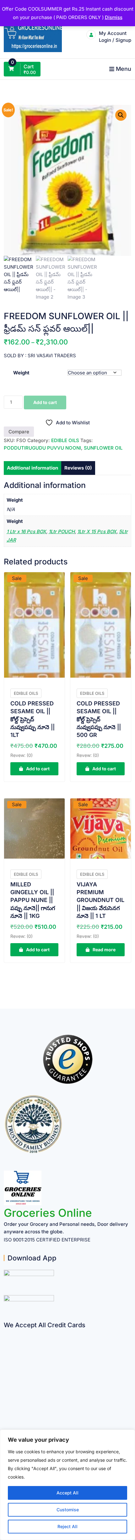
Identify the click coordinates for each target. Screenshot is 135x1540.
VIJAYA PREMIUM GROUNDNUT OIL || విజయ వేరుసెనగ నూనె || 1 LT (100, 900)
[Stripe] (6, 1406)
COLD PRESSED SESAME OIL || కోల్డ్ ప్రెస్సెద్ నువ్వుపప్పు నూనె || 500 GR (99, 719)
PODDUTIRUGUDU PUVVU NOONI (42, 448)
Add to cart (45, 402)
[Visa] (6, 1357)
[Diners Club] (6, 1382)
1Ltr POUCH (62, 531)
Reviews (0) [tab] (78, 468)
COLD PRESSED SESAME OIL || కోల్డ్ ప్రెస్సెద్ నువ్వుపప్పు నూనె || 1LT (32, 719)
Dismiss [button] (113, 17)
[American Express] (6, 1333)
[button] (121, 115)
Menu (123, 69)
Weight (21, 373)
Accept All (67, 1492)
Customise (68, 1509)
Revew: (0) (21, 755)
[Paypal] (6, 1369)
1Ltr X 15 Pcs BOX (96, 531)
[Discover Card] (6, 1394)
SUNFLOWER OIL (103, 448)
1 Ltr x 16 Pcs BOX (26, 531)
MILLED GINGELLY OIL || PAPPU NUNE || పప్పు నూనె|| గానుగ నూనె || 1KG (32, 900)
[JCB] (6, 1418)
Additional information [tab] (32, 468)
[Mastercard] (6, 1345)
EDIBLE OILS (65, 440)
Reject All (67, 1526)
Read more (104, 949)
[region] (67, 1485)
